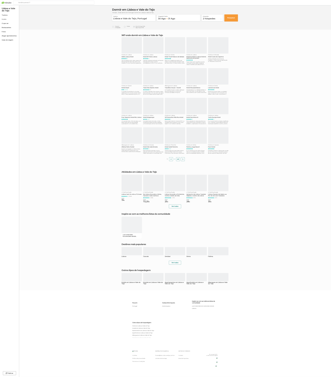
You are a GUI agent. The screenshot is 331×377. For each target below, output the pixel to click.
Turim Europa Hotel (214, 117)
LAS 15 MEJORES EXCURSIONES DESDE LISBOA (129, 235)
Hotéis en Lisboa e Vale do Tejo (131, 283)
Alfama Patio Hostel (128, 147)
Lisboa (124, 256)
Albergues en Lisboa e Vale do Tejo (217, 283)
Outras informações (168, 303)
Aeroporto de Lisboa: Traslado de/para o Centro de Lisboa (196, 195)
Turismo (5, 15)
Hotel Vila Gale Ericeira (150, 147)
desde (123, 198)
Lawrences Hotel (213, 88)
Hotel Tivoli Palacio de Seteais (174, 57)
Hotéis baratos (166, 306)
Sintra (188, 256)
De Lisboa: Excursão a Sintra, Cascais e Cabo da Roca (152, 195)
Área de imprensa (183, 358)
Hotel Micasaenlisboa (193, 88)
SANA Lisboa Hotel (127, 57)
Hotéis (4, 19)
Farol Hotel (211, 147)
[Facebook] (208, 351)
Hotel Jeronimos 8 (192, 117)
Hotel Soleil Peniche (171, 147)
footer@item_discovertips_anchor (165, 355)
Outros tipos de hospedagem (141, 322)
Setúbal (167, 256)
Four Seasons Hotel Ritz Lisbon (132, 117)
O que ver (5, 23)
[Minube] (6, 2)
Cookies (134, 355)
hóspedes (210, 18)
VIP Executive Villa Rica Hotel (174, 117)
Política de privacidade (138, 358)
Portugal (134, 306)
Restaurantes (6, 27)
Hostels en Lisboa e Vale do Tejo (153, 283)
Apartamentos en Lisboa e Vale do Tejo (174, 283)
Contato (180, 355)
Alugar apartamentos (9, 36)
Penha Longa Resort (193, 147)
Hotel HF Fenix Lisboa (150, 57)
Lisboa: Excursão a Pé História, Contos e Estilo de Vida (174, 195)
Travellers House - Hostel (173, 88)
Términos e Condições (138, 361)
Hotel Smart (125, 88)
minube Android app (161, 358)
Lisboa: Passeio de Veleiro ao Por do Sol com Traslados (217, 195)
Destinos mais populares (134, 244)
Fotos (4, 32)
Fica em (134, 303)
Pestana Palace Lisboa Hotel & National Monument (196, 57)
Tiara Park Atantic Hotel (150, 88)
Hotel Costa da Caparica (216, 57)
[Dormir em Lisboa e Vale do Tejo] (183, 159)
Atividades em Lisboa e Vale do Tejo (139, 172)
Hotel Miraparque (148, 117)
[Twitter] (210, 351)
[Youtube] (216, 351)
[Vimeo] (213, 351)
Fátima (210, 256)
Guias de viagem (7, 40)
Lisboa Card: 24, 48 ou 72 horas (132, 194)
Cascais (146, 256)
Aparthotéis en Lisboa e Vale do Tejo (195, 283)
